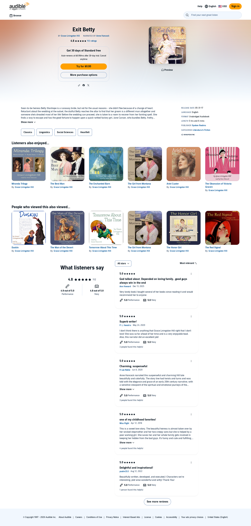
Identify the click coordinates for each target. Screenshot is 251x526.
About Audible (65, 517)
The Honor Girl (174, 247)
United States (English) (218, 517)
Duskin (15, 247)
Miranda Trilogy (19, 183)
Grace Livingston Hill (24, 187)
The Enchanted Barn (99, 183)
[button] (79, 85)
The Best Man (57, 183)
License (147, 517)
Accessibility (171, 517)
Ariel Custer (173, 183)
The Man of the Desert (61, 247)
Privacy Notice (112, 517)
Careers (78, 517)
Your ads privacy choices (192, 517)
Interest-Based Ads (131, 517)
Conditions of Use (94, 517)
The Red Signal (213, 247)
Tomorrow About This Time (103, 247)
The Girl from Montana (139, 183)
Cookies (158, 517)
